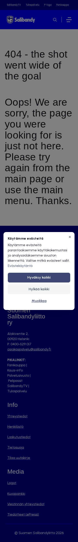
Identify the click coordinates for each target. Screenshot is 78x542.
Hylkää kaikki (39, 289)
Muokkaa (39, 301)
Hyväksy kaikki (39, 277)
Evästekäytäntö (20, 266)
